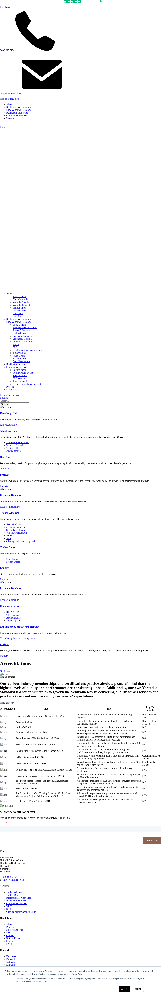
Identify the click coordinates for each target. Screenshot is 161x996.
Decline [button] (137, 988)
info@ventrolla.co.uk (11, 93)
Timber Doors (7, 547)
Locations (5, 7)
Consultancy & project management (19, 626)
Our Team (5, 457)
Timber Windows (9, 512)
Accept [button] (124, 988)
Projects (4, 474)
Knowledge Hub (8, 413)
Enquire (4, 568)
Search (4, 404)
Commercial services (11, 606)
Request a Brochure (10, 495)
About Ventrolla (8, 431)
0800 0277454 (7, 50)
